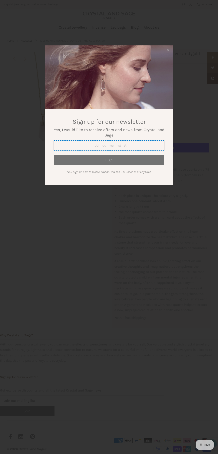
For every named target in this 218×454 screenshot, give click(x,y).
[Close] (168, 50)
